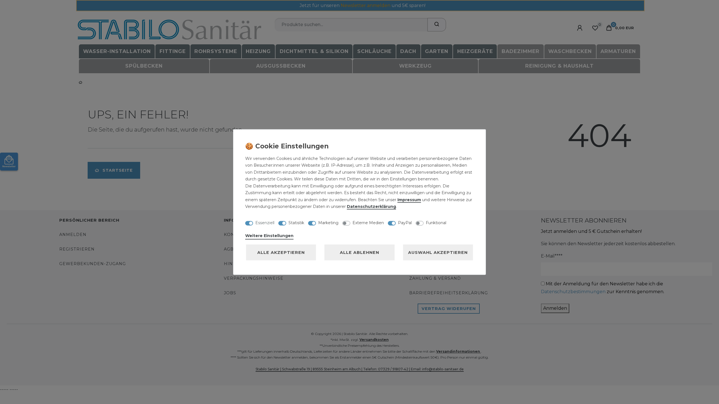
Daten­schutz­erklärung (371, 206)
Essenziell (264, 222)
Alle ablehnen (359, 252)
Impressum (409, 199)
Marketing (328, 222)
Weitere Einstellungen (269, 235)
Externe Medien (368, 222)
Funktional (436, 222)
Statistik (296, 222)
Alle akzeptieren (281, 252)
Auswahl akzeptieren (438, 252)
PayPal (405, 222)
